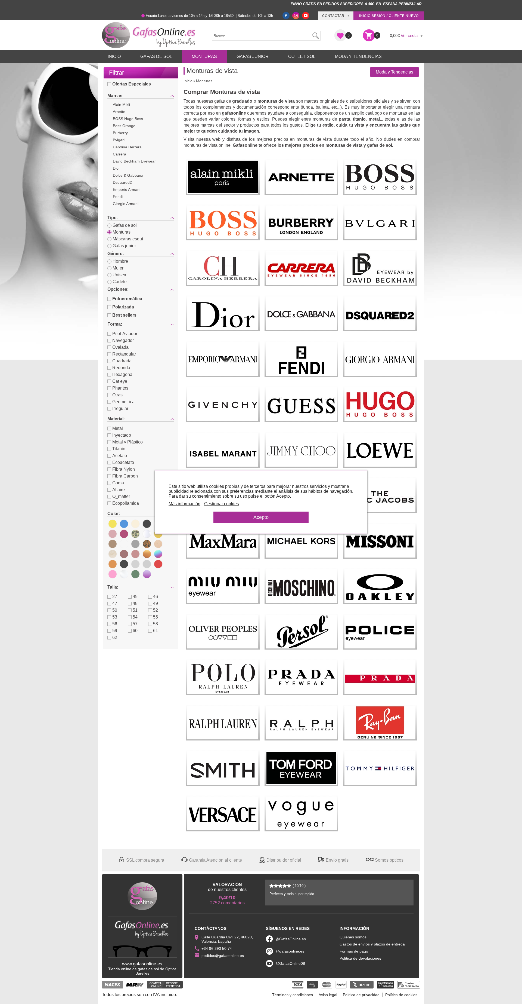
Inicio (114, 56)
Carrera (119, 154)
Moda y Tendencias (358, 56)
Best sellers (124, 315)
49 (155, 603)
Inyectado (121, 435)
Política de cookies (401, 995)
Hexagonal (122, 374)
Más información (184, 503)
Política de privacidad (361, 995)
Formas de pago (354, 951)
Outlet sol (301, 56)
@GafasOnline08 (290, 963)
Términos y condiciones (292, 995)
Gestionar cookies (221, 503)
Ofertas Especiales (131, 84)
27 (114, 596)
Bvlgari (119, 140)
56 (114, 624)
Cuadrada (122, 361)
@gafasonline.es (289, 951)
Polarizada (123, 307)
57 (135, 624)
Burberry (120, 133)
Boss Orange (124, 126)
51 (135, 610)
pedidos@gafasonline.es (222, 955)
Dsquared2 (122, 182)
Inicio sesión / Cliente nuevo (389, 16)
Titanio (118, 448)
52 (155, 610)
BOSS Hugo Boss (128, 119)
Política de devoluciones (360, 958)
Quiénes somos (353, 937)
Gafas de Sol (156, 56)
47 (114, 603)
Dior (116, 168)
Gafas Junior (253, 56)
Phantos (120, 388)
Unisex (119, 275)
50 (114, 610)
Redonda (121, 367)
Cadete (120, 281)
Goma (118, 482)
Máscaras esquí (128, 239)
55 (155, 617)
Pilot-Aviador (124, 333)
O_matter (121, 496)
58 (155, 624)
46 (155, 596)
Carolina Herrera (127, 147)
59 (114, 630)
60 (135, 630)
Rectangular (124, 354)
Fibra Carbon (125, 476)
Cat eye (119, 381)
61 (155, 630)
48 (135, 603)
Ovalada (120, 347)
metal (374, 119)
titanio (359, 119)
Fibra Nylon (123, 469)
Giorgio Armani (125, 203)
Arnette (119, 111)
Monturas (204, 56)
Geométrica (123, 401)
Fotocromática (127, 298)
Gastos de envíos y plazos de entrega (372, 944)
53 (114, 617)
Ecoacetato (123, 462)
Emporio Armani (126, 189)
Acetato (119, 455)
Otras (117, 395)
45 (135, 596)
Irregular (120, 408)
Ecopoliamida (125, 503)
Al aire (118, 489)
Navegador (123, 340)
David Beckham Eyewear (134, 161)
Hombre (120, 261)
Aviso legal (328, 995)
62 (114, 637)
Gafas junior (124, 245)
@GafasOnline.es (290, 939)
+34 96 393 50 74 (216, 948)
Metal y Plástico (127, 442)
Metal (117, 428)
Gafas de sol (125, 225)
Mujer (118, 268)
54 (135, 617)
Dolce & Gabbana (128, 175)
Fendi (118, 196)
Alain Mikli (121, 104)
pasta (344, 119)
